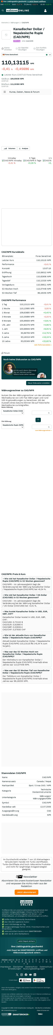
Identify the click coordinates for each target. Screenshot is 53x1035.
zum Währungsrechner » (43, 430)
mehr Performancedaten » (43, 345)
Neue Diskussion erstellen (39, 383)
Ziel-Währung (6, 421)
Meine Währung (7, 407)
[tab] (26, 584)
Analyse (25, 148)
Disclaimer (18, 967)
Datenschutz (31, 967)
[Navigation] (2, 11)
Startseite (4, 22)
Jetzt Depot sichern (26, 941)
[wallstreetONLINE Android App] (39, 982)
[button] (26, 579)
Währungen (14, 23)
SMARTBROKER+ (35, 931)
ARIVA (10, 989)
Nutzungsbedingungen (34, 969)
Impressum (5, 967)
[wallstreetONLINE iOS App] (25, 982)
